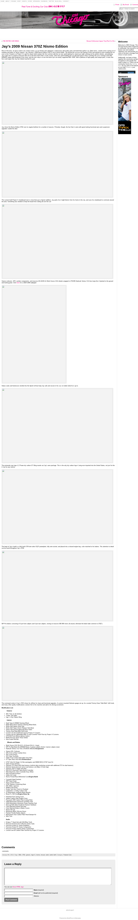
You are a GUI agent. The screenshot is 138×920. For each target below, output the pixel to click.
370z (23, 855)
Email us (129, 67)
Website (36, 896)
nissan (43, 855)
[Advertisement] (124, 168)
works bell (53, 855)
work (47, 855)
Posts (117, 4)
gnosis (28, 855)
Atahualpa (78, 918)
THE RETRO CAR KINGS (11, 41)
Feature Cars (68, 855)
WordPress (70, 918)
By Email (126, 4)
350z (19, 855)
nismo (38, 855)
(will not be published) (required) (46, 893)
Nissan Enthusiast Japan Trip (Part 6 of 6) (100, 41)
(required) (39, 890)
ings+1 (33, 855)
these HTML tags (18, 887)
